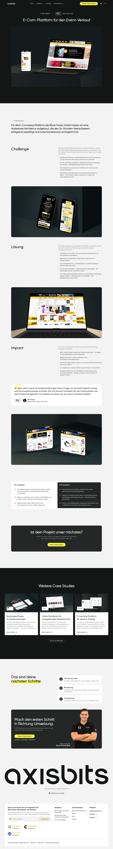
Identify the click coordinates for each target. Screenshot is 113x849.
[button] (40, 3)
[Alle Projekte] (45, 14)
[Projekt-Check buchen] (89, 3)
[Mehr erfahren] (21, 614)
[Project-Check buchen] (56, 544)
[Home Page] (11, 3)
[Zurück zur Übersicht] (56, 641)
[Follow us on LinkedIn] (56, 793)
